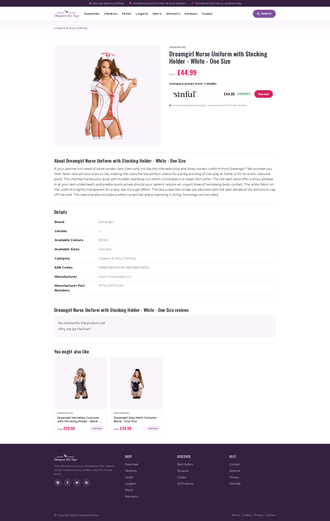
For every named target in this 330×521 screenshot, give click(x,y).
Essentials (91, 13)
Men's (157, 13)
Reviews (191, 13)
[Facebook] (67, 482)
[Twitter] (77, 482)
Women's (173, 13)
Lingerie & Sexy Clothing (70, 28)
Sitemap (235, 483)
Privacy (234, 477)
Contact (234, 464)
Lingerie (142, 13)
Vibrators (110, 13)
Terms (235, 515)
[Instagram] (57, 482)
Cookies (246, 515)
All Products (185, 483)
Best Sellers (185, 464)
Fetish (126, 13)
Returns (234, 471)
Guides (207, 13)
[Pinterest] (86, 482)
